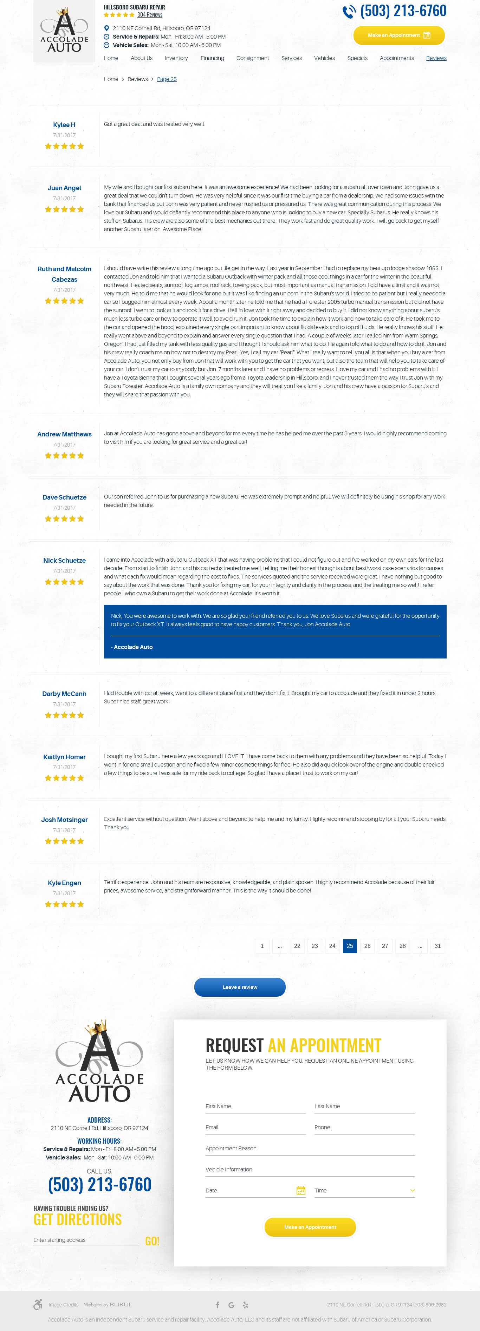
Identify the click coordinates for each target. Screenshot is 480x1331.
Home (111, 58)
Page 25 (167, 79)
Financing (212, 58)
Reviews (436, 58)
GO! (152, 1241)
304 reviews (149, 15)
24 (332, 946)
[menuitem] (111, 58)
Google (231, 1305)
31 (438, 946)
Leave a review (240, 987)
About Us (142, 58)
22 (297, 946)
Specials (358, 58)
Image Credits (63, 1304)
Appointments (397, 58)
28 (403, 946)
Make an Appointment (394, 35)
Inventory (176, 58)
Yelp (245, 1305)
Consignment (252, 58)
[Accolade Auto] (64, 29)
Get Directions (77, 1221)
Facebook (217, 1305)
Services (291, 58)
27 (385, 946)
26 (367, 946)
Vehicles (324, 58)
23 (315, 946)
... (280, 946)
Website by (107, 1305)
